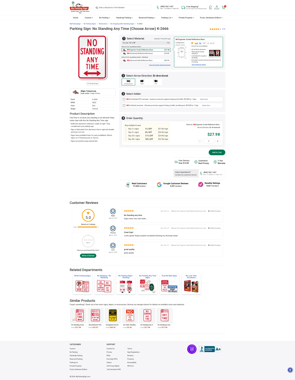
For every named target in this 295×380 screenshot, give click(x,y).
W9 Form (130, 366)
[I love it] (92, 240)
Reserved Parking (146, 18)
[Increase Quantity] (217, 141)
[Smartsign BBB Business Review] (210, 349)
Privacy (109, 352)
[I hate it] (84, 240)
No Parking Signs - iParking (126, 277)
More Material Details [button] (199, 65)
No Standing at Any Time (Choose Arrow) (84, 325)
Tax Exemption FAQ (114, 369)
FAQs (108, 355)
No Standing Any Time (147, 325)
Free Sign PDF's (112, 359)
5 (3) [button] (223, 29)
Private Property (185, 18)
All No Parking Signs (82, 276)
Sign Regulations (133, 352)
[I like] (90, 240)
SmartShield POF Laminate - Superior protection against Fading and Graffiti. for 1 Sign (161, 99)
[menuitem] (75, 17)
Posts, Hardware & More (210, 18)
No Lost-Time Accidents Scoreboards (191, 277)
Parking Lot (166, 18)
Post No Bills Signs (169, 276)
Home (75, 18)
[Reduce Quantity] (200, 141)
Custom (88, 18)
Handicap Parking (123, 18)
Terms (129, 349)
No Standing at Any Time (166, 325)
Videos (109, 362)
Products (130, 359)
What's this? (204, 99)
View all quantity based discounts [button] (160, 65)
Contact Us (111, 349)
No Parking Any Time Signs (147, 277)
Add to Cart (217, 152)
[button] (210, 8)
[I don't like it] (86, 240)
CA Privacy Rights (113, 366)
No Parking (103, 18)
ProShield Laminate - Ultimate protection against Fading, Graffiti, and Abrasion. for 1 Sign (162, 105)
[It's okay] (88, 240)
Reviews (130, 355)
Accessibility (131, 362)
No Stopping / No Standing (104, 277)
